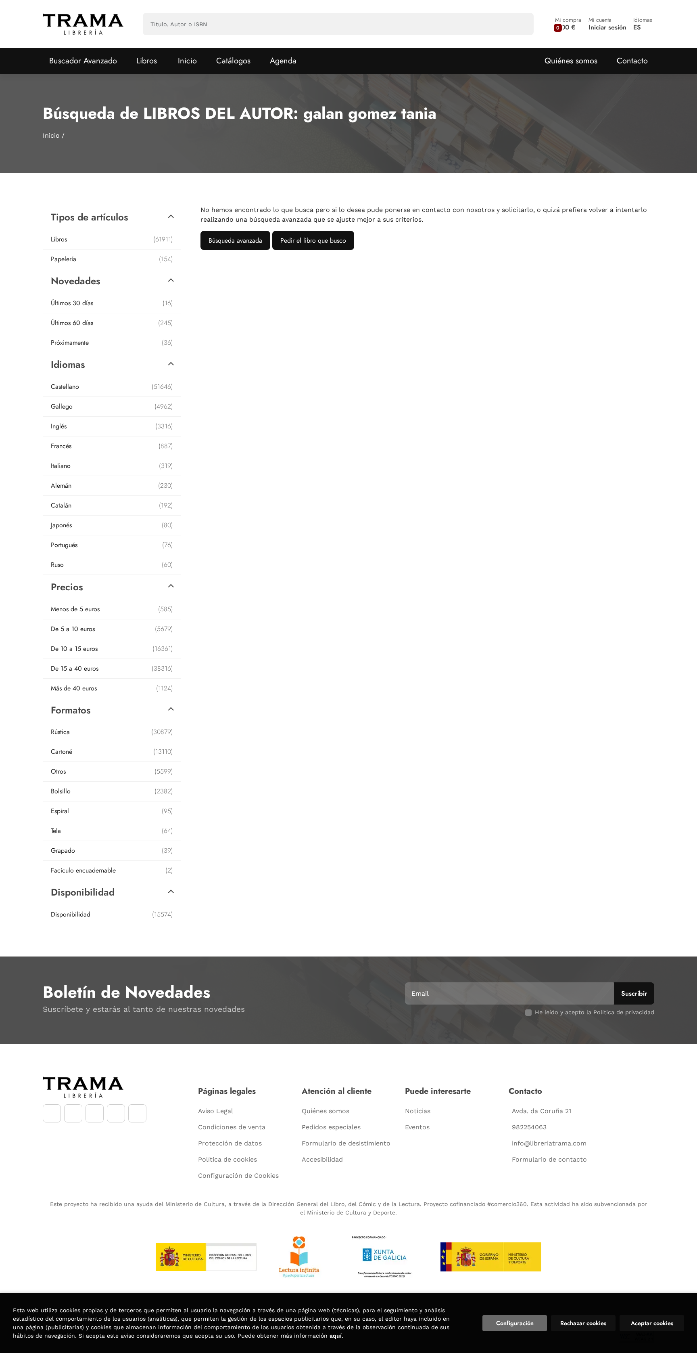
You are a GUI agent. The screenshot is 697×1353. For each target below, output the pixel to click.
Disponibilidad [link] (112, 914)
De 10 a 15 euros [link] (112, 648)
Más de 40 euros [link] (112, 688)
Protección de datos (230, 1143)
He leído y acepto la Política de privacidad (594, 1012)
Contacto (632, 61)
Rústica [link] (112, 731)
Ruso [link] (112, 564)
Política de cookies (227, 1159)
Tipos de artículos (89, 217)
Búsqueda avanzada (235, 240)
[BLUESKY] (137, 1113)
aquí (336, 1335)
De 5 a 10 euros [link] (112, 628)
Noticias (417, 1111)
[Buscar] (520, 24)
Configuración (515, 1323)
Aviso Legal (215, 1111)
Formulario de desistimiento (346, 1143)
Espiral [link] (112, 811)
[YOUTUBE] (95, 1113)
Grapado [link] (112, 850)
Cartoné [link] (112, 751)
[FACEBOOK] (52, 1113)
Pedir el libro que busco (313, 240)
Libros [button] (146, 61)
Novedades (75, 281)
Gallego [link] (112, 406)
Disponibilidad (83, 892)
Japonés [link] (112, 525)
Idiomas (68, 364)
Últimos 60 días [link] (112, 322)
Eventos (417, 1127)
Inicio (51, 135)
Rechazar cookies (583, 1323)
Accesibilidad (322, 1159)
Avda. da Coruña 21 (541, 1111)
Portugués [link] (112, 545)
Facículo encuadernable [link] (112, 870)
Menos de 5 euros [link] (112, 609)
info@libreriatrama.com (549, 1143)
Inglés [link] (112, 426)
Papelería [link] (112, 259)
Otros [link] (112, 771)
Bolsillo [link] (112, 791)
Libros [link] (112, 239)
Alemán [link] (112, 485)
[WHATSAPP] (116, 1113)
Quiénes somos (571, 61)
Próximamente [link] (112, 342)
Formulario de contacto (549, 1159)
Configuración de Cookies (238, 1175)
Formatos (71, 710)
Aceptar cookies (652, 1323)
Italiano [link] (112, 465)
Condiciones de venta (231, 1127)
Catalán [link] (112, 505)
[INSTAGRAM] (73, 1113)
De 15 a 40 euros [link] (112, 668)
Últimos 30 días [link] (112, 303)
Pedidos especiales (331, 1127)
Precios (67, 587)
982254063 (529, 1127)
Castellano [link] (112, 386)
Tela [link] (112, 830)
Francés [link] (112, 446)
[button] (568, 24)
